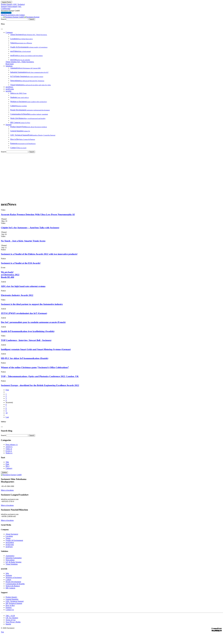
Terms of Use (11, 620)
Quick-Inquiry (12, 6)
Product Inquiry (6, 4)
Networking (10, 560)
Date (7, 464)
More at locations (7, 490)
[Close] (2, 426)
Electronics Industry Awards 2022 (17, 295)
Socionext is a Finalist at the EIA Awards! (20, 263)
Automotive (10, 556)
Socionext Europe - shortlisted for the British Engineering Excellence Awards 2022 (40, 385)
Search (3, 19)
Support (8, 125)
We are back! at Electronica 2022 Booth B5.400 (10, 274)
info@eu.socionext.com (10, 15)
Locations (9, 536)
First (7, 390)
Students (9, 575)
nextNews (9, 87)
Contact (22, 15)
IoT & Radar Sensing (13, 562)
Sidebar (4, 472)
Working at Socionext (14, 577)
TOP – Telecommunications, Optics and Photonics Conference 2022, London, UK (40, 376)
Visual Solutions (12, 564)
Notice (9, 453)
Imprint (8, 624)
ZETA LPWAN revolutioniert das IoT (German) (24, 313)
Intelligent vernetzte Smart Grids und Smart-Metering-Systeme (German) (36, 349)
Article (9, 447)
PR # (7, 466)
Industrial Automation (14, 558)
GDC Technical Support (15, 601)
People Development (13, 582)
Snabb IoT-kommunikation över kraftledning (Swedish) (27, 331)
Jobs (7, 573)
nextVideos (10, 542)
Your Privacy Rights (13, 622)
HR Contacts (10, 588)
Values (8, 538)
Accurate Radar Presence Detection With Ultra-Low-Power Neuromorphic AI (38, 214)
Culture (8, 580)
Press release (12, 445)
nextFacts (9, 547)
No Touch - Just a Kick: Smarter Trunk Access (23, 241)
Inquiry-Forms (6, 2)
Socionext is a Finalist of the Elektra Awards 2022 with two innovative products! (39, 254)
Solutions (9, 66)
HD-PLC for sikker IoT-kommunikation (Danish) (24, 358)
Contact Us (10, 610)
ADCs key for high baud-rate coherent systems (23, 286)
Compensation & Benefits (15, 584)
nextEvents (10, 89)
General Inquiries (12, 599)
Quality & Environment (14, 540)
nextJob (8, 91)
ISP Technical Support (14, 603)
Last (7, 417)
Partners (9, 608)
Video (9, 449)
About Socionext (12, 534)
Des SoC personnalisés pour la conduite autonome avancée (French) (33, 322)
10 (6, 413)
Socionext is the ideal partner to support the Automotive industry (32, 304)
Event (9, 451)
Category (9, 468)
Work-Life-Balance (13, 586)
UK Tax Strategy (12, 618)
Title (7, 462)
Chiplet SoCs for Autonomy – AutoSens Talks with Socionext (30, 227)
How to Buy (10, 605)
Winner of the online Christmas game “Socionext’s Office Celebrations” (35, 367)
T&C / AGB (10, 616)
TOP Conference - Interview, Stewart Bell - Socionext (26, 340)
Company (9, 32)
